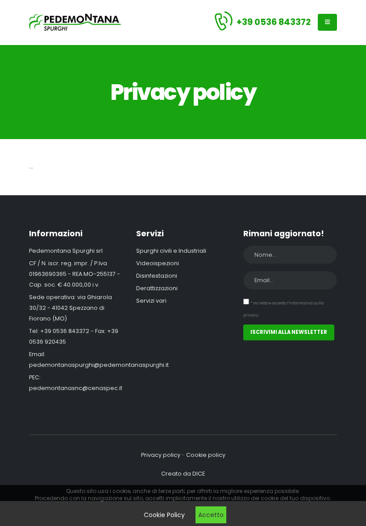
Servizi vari (151, 300)
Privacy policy (160, 455)
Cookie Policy (164, 514)
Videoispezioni (157, 263)
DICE (198, 473)
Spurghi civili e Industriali (171, 251)
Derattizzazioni (157, 288)
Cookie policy (205, 455)
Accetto (211, 514)
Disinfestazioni (156, 275)
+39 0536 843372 (274, 22)
